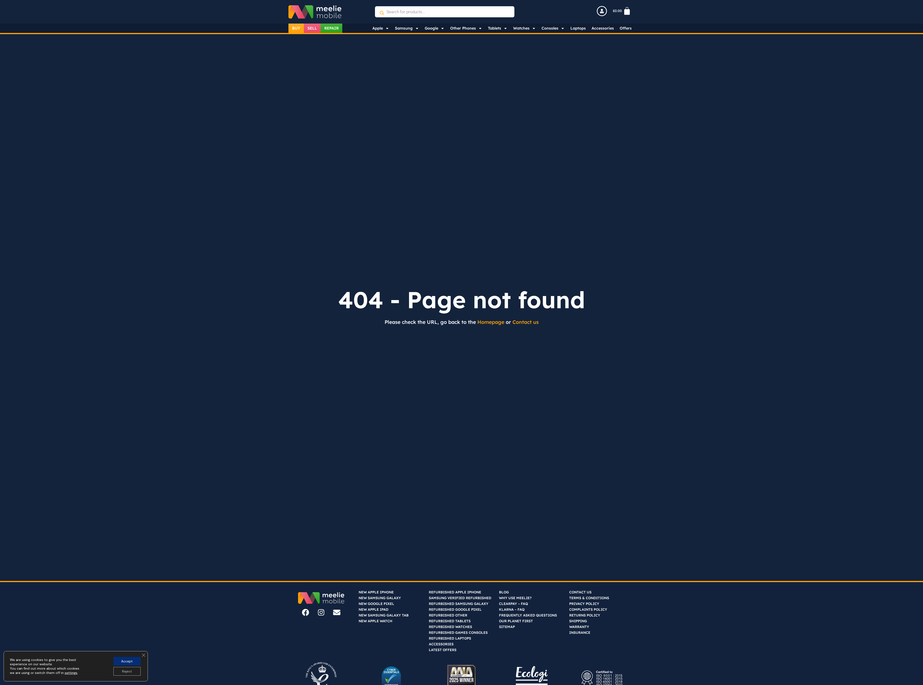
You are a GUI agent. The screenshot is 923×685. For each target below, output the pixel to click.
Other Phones (463, 28)
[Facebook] (305, 612)
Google (431, 28)
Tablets (494, 28)
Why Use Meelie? (515, 598)
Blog (504, 592)
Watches (521, 28)
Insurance (579, 632)
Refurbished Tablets (450, 621)
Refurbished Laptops (450, 638)
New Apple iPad (373, 609)
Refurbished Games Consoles (458, 632)
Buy (296, 28)
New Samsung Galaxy (380, 598)
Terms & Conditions (589, 598)
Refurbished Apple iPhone (455, 592)
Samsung (404, 28)
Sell (312, 28)
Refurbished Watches (450, 627)
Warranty (579, 627)
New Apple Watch (375, 621)
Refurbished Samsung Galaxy (458, 604)
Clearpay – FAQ (513, 604)
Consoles (550, 28)
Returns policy (584, 615)
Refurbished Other (448, 615)
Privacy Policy (584, 604)
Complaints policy (588, 609)
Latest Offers (442, 650)
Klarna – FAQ (511, 609)
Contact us (525, 322)
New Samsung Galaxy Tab (384, 615)
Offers (626, 28)
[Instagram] (321, 612)
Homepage (490, 322)
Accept (127, 661)
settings (71, 673)
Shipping (578, 621)
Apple (377, 28)
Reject (127, 671)
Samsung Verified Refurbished (460, 598)
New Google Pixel (376, 604)
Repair (331, 28)
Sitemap (507, 627)
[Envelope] (337, 612)
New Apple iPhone (376, 592)
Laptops (578, 28)
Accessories (603, 28)
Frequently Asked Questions (528, 615)
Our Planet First (516, 621)
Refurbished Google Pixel (455, 609)
